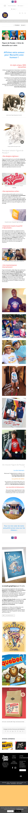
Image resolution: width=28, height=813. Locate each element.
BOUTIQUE (4, 782)
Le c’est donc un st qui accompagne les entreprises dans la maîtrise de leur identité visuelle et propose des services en (14, 602)
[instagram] (15, 538)
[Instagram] (15, 768)
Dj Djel (20, 275)
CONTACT (8, 783)
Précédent (17, 25)
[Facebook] (12, 768)
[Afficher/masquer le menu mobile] (25, 13)
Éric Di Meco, (19, 271)
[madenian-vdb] (14, 249)
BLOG (8, 782)
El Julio (4, 721)
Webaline (5, 766)
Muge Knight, (15, 275)
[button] (3, 746)
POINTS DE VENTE (20, 782)
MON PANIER (13, 783)
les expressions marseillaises (18, 195)
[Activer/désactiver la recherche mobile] (22, 13)
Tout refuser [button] (17, 811)
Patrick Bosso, (19, 272)
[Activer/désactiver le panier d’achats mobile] (19, 13)
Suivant (23, 25)
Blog (14, 721)
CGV (25, 782)
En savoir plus (20, 809)
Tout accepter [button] (10, 811)
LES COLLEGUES (13, 782)
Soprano (13, 271)
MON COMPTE (19, 783)
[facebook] (12, 538)
